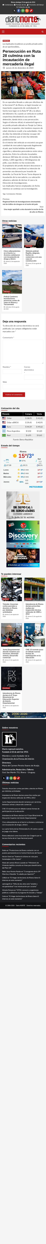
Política (5, 644)
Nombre (7, 367)
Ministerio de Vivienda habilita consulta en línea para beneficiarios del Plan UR (22, 865)
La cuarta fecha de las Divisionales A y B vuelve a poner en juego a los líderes (22, 830)
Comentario (8, 338)
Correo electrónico (29, 370)
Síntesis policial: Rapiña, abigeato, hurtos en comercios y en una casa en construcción (34, 256)
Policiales (6, 41)
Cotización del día (24, 7)
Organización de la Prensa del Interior (18, 759)
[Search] (42, 32)
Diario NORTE (20, 905)
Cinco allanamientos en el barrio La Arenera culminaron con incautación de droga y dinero (12, 255)
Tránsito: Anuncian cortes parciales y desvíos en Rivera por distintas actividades (10, 608)
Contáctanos (9, 5)
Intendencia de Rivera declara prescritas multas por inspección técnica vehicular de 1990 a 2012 (34, 609)
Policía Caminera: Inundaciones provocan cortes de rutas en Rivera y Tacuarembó (12, 300)
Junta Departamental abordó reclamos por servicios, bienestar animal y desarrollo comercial (11, 653)
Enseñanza (29, 644)
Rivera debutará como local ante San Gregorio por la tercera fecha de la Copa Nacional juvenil (21, 837)
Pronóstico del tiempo (36, 5)
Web (5, 382)
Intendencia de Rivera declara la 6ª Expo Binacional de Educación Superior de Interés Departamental (11, 698)
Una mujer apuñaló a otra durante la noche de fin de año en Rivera (23, 209)
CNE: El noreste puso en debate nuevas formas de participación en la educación (20, 810)
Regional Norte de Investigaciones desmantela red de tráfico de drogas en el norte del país (21, 201)
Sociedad (5, 599)
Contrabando (10, 194)
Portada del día (21, 5)
